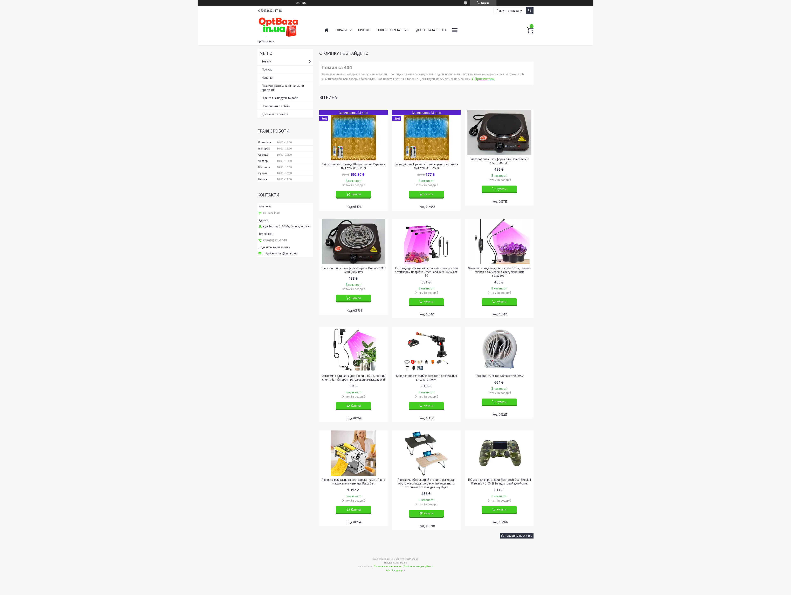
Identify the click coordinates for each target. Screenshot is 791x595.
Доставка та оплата (431, 30)
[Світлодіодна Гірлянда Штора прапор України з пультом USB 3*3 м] (353, 135)
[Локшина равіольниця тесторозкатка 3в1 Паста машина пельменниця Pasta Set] (353, 453)
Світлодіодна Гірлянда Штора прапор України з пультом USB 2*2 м (426, 166)
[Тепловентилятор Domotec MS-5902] (499, 349)
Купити (356, 194)
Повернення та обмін (393, 30)
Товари (341, 30)
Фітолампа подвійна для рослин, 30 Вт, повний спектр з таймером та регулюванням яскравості (499, 272)
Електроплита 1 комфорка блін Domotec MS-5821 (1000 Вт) (499, 161)
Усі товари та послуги (515, 535)
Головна (327, 30)
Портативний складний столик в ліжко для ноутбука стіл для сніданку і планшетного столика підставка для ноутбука (426, 483)
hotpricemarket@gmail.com (280, 253)
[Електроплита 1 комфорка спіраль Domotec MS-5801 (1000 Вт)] (353, 241)
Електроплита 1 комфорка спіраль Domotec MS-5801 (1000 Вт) (354, 270)
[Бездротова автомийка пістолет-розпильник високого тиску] (426, 349)
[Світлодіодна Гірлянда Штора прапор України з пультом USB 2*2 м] (426, 135)
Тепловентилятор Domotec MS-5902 (499, 376)
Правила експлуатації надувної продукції (283, 88)
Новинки (267, 78)
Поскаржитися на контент (388, 566)
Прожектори (485, 78)
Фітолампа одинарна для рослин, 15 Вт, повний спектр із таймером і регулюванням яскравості (353, 377)
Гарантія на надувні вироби (280, 98)
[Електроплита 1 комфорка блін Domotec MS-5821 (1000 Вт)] (499, 132)
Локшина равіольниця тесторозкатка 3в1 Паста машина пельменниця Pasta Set (353, 481)
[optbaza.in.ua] (286, 26)
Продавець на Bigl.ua (395, 562)
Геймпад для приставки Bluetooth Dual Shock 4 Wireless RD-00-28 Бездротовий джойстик (499, 481)
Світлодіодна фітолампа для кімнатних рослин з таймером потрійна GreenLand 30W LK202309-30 (426, 272)
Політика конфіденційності (418, 566)
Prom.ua (413, 558)
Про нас (364, 30)
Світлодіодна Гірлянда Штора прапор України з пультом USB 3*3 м (353, 166)
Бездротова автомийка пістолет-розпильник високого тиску (426, 377)
